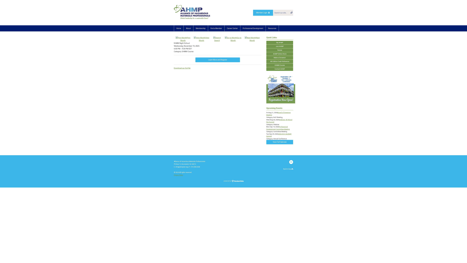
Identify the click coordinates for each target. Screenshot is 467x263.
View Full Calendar (280, 142)
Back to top (287, 169)
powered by (228, 181)
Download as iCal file (182, 68)
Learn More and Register (217, 60)
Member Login (261, 13)
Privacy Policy (178, 175)
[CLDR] (192, 20)
